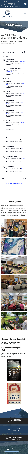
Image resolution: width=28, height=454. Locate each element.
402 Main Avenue (15, 437)
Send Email (16, 429)
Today (14, 178)
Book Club (9, 81)
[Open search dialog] (25, 4)
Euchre (8, 120)
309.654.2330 (16, 420)
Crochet (8, 91)
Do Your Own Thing (11, 156)
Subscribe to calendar (13, 183)
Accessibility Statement (6, 449)
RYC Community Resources (13, 68)
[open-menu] (25, 14)
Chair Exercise (10, 59)
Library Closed (10, 129)
